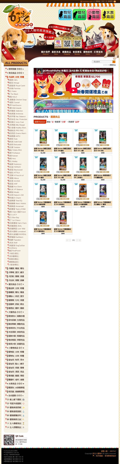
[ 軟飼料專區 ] (13, 259)
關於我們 (45, 53)
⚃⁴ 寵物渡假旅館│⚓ (16, 411)
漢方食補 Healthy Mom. (17, 128)
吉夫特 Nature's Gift (16, 195)
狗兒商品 (62, 8)
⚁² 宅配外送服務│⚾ (16, 404)
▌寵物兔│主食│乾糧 (15, 356)
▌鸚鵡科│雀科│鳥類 (15, 380)
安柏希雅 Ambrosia (15, 114)
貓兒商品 (76, 8)
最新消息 (56, 53)
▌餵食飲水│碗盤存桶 (16, 316)
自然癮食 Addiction (15, 111)
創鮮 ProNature (14, 153)
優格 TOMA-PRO (15, 150)
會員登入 (111, 1)
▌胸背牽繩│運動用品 (16, 324)
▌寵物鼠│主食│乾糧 (15, 352)
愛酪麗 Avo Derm (15, 187)
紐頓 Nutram (13, 156)
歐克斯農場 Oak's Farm (17, 223)
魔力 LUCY (12, 215)
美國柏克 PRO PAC (16, 130)
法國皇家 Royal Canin (16, 86)
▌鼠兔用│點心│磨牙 (15, 364)
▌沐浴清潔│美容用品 (16, 332)
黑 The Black (13, 94)
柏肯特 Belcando (14, 145)
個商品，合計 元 (101, 1)
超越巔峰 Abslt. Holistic (17, 203)
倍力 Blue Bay (13, 217)
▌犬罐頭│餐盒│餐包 (15, 268)
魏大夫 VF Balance (15, 189)
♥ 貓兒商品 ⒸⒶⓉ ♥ (15, 284)
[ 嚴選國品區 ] (13, 262)
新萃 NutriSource (14, 105)
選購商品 (66, 53)
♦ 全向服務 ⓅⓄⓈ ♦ (15, 396)
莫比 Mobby (12, 161)
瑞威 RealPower (14, 251)
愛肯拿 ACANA (14, 181)
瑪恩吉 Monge (13, 83)
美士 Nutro (12, 91)
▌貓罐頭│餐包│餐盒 (15, 292)
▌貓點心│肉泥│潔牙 (15, 296)
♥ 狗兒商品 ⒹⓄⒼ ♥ (15, 73)
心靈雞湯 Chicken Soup (17, 100)
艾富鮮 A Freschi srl (16, 175)
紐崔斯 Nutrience (14, 164)
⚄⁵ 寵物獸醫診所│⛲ (16, 415)
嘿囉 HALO (12, 97)
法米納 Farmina (14, 88)
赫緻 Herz (12, 159)
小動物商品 (91, 8)
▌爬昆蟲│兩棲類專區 (16, 392)
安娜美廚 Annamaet (16, 206)
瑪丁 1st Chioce (14, 220)
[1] (73, 240)
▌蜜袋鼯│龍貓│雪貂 (15, 376)
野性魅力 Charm (14, 198)
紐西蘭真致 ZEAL (15, 226)
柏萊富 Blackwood (15, 170)
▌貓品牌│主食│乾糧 (15, 288)
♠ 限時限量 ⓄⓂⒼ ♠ (15, 69)
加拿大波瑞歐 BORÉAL (17, 234)
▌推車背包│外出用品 (16, 328)
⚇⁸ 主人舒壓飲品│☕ (16, 427)
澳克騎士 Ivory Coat (16, 122)
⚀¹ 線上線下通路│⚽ (16, 400)
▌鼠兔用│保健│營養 (15, 368)
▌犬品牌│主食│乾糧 (15, 77)
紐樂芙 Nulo (12, 139)
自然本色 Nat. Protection (17, 119)
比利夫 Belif (12, 243)
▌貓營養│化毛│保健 (15, 300)
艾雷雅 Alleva (13, 178)
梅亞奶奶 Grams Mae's (17, 133)
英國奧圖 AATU (14, 136)
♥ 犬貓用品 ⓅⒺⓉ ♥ (15, 312)
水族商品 (105, 8)
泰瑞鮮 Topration (14, 240)
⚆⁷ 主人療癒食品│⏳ (16, 423)
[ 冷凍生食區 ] (13, 253)
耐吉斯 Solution (14, 147)
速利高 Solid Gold (15, 142)
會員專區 (77, 53)
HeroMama (12, 248)
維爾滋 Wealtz (13, 192)
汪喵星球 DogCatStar (16, 245)
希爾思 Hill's (13, 80)
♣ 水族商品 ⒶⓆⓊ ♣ (15, 384)
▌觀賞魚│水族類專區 (16, 388)
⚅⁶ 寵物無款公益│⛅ (16, 419)
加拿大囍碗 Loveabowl (17, 231)
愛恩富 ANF (12, 184)
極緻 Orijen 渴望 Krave (17, 212)
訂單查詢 (98, 53)
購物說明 (87, 53)
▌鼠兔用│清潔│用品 (15, 372)
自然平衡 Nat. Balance (17, 116)
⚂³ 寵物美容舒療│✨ (16, 407)
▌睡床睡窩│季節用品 (16, 340)
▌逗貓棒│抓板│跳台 (15, 304)
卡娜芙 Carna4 (14, 102)
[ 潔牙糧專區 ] (13, 256)
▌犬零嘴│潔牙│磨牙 (15, 272)
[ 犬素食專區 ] (13, 265)
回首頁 (105, 65)
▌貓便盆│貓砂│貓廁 (15, 308)
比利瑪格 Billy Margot (16, 125)
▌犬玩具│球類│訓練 (15, 280)
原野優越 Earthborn (15, 237)
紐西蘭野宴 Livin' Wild (16, 229)
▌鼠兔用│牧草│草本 (15, 360)
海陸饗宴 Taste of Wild (16, 209)
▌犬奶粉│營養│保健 (15, 276)
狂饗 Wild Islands (14, 108)
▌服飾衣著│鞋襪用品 (16, 336)
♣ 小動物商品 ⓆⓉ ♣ (15, 348)
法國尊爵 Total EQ (15, 201)
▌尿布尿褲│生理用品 (16, 320)
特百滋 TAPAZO (14, 167)
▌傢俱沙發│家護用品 (16, 344)
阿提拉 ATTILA (14, 173)
